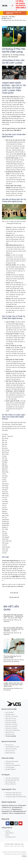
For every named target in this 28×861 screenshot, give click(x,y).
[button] (14, 13)
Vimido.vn (5, 813)
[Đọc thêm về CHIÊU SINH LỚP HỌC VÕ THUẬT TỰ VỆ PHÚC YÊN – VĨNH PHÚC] (14, 673)
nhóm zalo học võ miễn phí (15, 586)
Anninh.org (5, 805)
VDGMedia (24, 856)
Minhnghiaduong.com (19, 811)
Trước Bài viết (14, 592)
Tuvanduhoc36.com (19, 813)
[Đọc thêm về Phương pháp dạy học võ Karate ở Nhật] (14, 646)
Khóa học (4, 56)
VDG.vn (11, 813)
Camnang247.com (7, 811)
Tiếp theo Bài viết (14, 597)
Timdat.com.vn (6, 807)
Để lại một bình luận (8, 619)
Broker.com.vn (13, 805)
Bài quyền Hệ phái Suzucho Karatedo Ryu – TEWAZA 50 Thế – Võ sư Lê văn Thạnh (13, 616)
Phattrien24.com (17, 809)
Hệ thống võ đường (18, 55)
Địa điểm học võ (7, 55)
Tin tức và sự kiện (11, 736)
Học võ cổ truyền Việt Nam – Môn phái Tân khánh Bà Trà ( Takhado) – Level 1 (14, 629)
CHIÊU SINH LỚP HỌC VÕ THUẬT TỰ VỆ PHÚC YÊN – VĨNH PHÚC (13, 684)
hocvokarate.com (17, 807)
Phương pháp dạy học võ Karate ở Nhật (12, 657)
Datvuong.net (22, 805)
